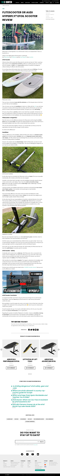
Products (17, 2)
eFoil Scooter (48, 12)
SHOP (36, 460)
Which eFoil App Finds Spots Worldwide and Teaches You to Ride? (29, 396)
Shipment (36, 463)
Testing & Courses (34, 2)
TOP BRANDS (23, 460)
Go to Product (11, 368)
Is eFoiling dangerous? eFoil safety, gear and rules (29, 387)
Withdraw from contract (40, 470)
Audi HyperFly (23, 57)
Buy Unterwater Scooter (39, 419)
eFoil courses (13, 466)
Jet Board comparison (30, 421)
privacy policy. (36, 444)
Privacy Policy (28, 474)
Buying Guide (27, 2)
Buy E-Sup (30, 419)
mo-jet (22, 466)
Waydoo (28, 466)
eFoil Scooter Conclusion (50, 19)
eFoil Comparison (14, 465)
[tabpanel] (11, 354)
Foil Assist (5, 465)
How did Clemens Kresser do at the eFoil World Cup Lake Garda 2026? (27, 405)
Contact (47, 2)
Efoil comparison (49, 419)
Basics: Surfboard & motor (15, 462)
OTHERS (28, 460)
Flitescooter (6, 57)
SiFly (28, 465)
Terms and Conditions (38, 466)
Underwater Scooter (6, 466)
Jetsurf (22, 463)
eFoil (35, 106)
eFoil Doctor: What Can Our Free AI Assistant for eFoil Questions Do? (29, 401)
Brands (22, 2)
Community (42, 2)
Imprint (23, 474)
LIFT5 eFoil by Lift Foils (30, 360)
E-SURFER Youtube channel (30, 267)
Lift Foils (22, 465)
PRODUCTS (5, 460)
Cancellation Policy (38, 468)
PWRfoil (28, 463)
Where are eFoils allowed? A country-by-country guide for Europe (28, 392)
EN (50, 2)
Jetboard (4, 463)
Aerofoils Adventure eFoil (49, 360)
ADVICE (12, 460)
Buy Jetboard (23, 419)
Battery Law (37, 465)
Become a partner (38, 462)
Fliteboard (14, 57)
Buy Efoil (16, 419)
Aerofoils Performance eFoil (11, 360)
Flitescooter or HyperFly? (50, 14)
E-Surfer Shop (9, 419)
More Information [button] (22, 281)
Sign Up (42, 441)
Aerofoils (31, 57)
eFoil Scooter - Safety (49, 17)
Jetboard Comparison (14, 463)
